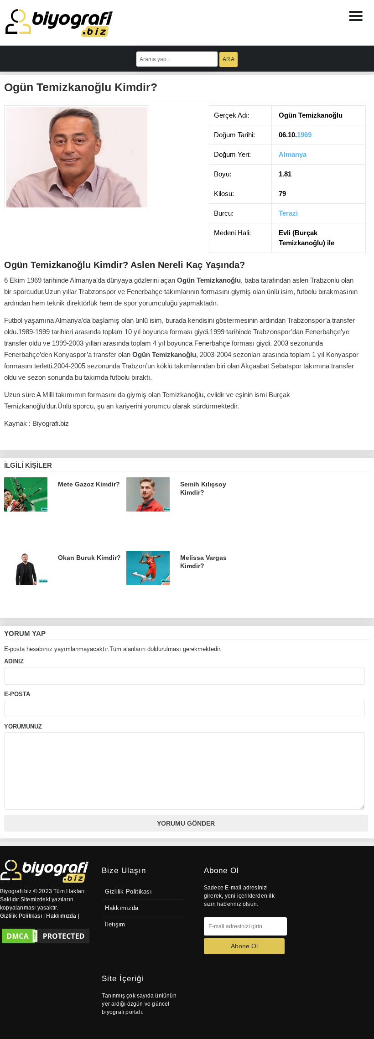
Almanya (292, 154)
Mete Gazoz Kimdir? (89, 484)
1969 (304, 135)
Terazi (288, 213)
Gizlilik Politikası (128, 892)
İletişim (115, 924)
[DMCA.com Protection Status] (45, 936)
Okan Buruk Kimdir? (89, 557)
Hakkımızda (121, 908)
